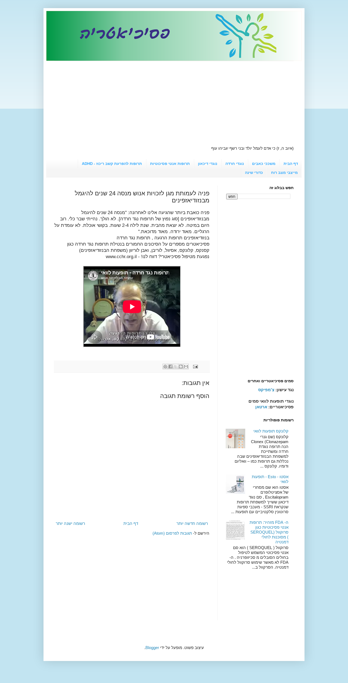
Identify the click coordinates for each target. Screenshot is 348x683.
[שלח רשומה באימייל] (196, 366)
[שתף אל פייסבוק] (170, 366)
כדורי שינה (254, 172)
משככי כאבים (263, 163)
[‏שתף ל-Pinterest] (165, 366)
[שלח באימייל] (186, 366)
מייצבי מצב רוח (284, 172)
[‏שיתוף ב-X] (175, 366)
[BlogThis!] (181, 366)
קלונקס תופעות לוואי (270, 431)
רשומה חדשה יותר (192, 523)
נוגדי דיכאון (207, 163)
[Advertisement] (174, 99)
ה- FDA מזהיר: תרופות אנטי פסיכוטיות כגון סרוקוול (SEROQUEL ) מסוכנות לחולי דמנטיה (269, 532)
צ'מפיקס (266, 389)
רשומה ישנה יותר (70, 523)
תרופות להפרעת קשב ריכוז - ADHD (112, 163)
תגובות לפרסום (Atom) (172, 533)
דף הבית (291, 163)
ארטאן (261, 407)
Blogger (152, 647)
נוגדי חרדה (234, 163)
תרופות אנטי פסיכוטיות (170, 163)
